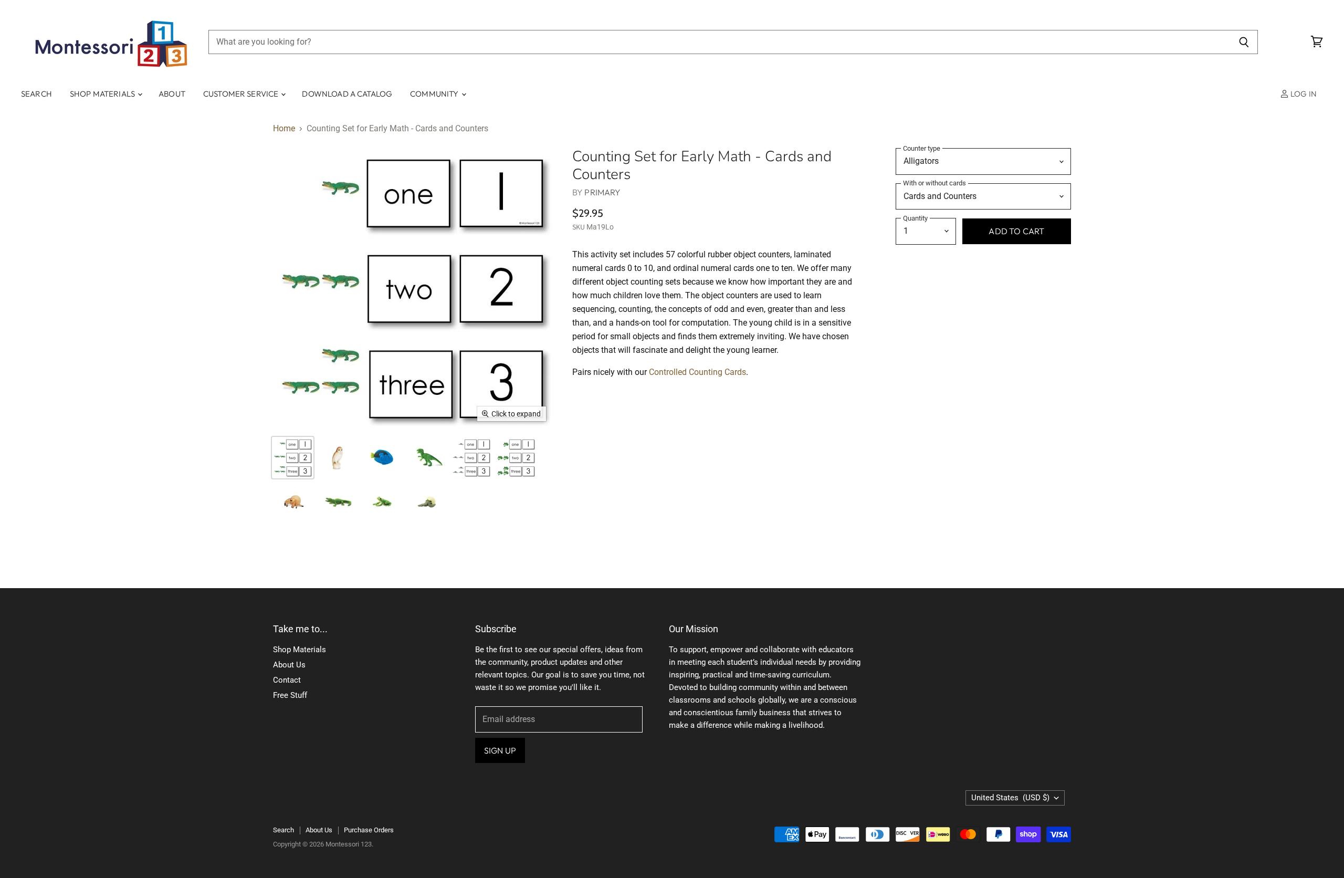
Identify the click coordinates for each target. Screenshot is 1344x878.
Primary (602, 192)
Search (36, 94)
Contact (287, 680)
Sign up (500, 750)
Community (435, 94)
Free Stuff (290, 695)
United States (1010, 797)
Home (284, 128)
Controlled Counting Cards (697, 372)
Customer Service (241, 94)
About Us (289, 665)
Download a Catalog (347, 94)
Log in (1303, 94)
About (172, 94)
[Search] (1244, 42)
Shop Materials (103, 94)
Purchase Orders (369, 830)
